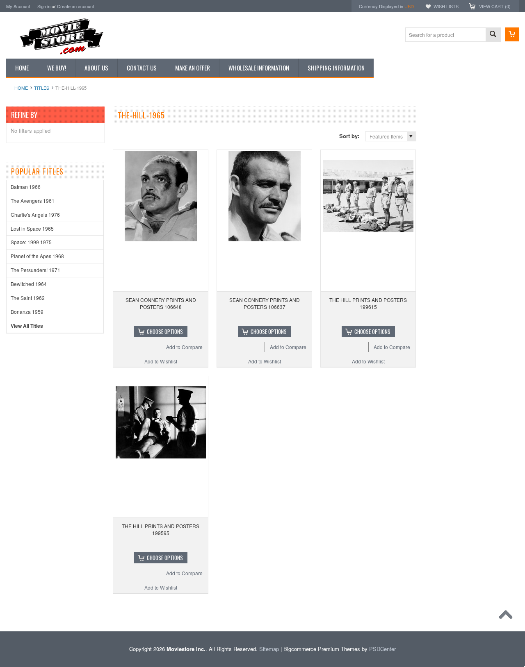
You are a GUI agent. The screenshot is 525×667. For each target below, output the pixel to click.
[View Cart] (512, 34)
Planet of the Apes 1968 (37, 255)
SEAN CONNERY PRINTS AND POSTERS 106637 (264, 303)
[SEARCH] (493, 35)
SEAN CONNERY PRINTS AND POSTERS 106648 (161, 303)
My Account (18, 6)
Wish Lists (446, 6)
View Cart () (495, 6)
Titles (41, 87)
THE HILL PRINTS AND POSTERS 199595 (160, 529)
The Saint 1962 (28, 297)
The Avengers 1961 (33, 200)
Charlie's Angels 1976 (35, 214)
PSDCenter (382, 649)
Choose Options (165, 331)
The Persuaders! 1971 (35, 269)
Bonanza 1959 (27, 311)
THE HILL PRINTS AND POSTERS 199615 (368, 303)
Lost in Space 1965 (32, 228)
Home (21, 87)
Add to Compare (184, 346)
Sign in (43, 6)
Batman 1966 (26, 186)
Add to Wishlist (160, 361)
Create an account (75, 6)
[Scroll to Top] (508, 616)
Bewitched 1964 (29, 283)
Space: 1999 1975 (31, 241)
